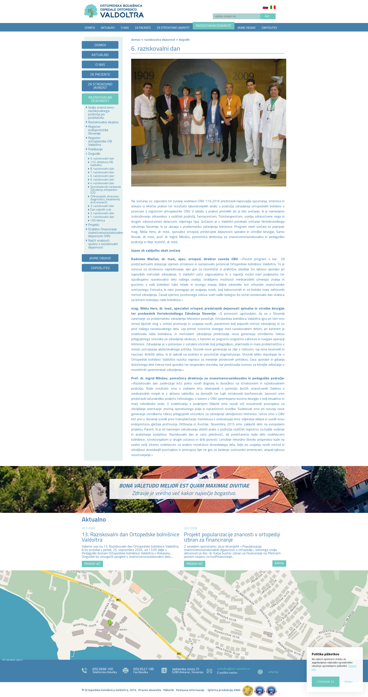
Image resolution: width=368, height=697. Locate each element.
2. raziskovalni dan (102, 213)
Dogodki (94, 153)
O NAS (125, 27)
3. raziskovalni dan (102, 205)
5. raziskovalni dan (102, 179)
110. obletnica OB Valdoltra (101, 163)
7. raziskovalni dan (102, 172)
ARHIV (279, 563)
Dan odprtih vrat (100, 209)
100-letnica (97, 220)
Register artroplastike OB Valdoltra (100, 141)
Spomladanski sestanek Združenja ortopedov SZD (105, 189)
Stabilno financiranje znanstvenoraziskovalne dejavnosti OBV (103, 232)
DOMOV (90, 27)
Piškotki (168, 690)
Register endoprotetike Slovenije (98, 130)
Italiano (273, 7)
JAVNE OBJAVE (246, 27)
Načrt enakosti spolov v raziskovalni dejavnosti (103, 244)
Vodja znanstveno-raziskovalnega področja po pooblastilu (101, 112)
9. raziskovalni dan (102, 158)
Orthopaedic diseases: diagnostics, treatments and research (105, 199)
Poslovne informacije (190, 690)
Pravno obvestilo (149, 690)
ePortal (273, 672)
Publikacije (95, 149)
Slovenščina (265, 7)
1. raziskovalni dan (102, 216)
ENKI (237, 690)
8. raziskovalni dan (102, 168)
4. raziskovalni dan (102, 183)
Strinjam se (325, 682)
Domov (135, 39)
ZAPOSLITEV (269, 27)
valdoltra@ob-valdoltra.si (233, 668)
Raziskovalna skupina (103, 122)
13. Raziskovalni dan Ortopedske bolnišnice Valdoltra (130, 537)
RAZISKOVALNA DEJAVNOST (213, 25)
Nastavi (349, 682)
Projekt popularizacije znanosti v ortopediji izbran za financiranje (232, 537)
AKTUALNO (108, 27)
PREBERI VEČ (92, 563)
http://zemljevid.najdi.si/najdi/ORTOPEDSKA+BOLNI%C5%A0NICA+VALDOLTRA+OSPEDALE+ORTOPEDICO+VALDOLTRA (184, 615)
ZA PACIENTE (143, 27)
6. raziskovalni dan (102, 175)
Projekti (93, 224)
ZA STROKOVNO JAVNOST (173, 27)
